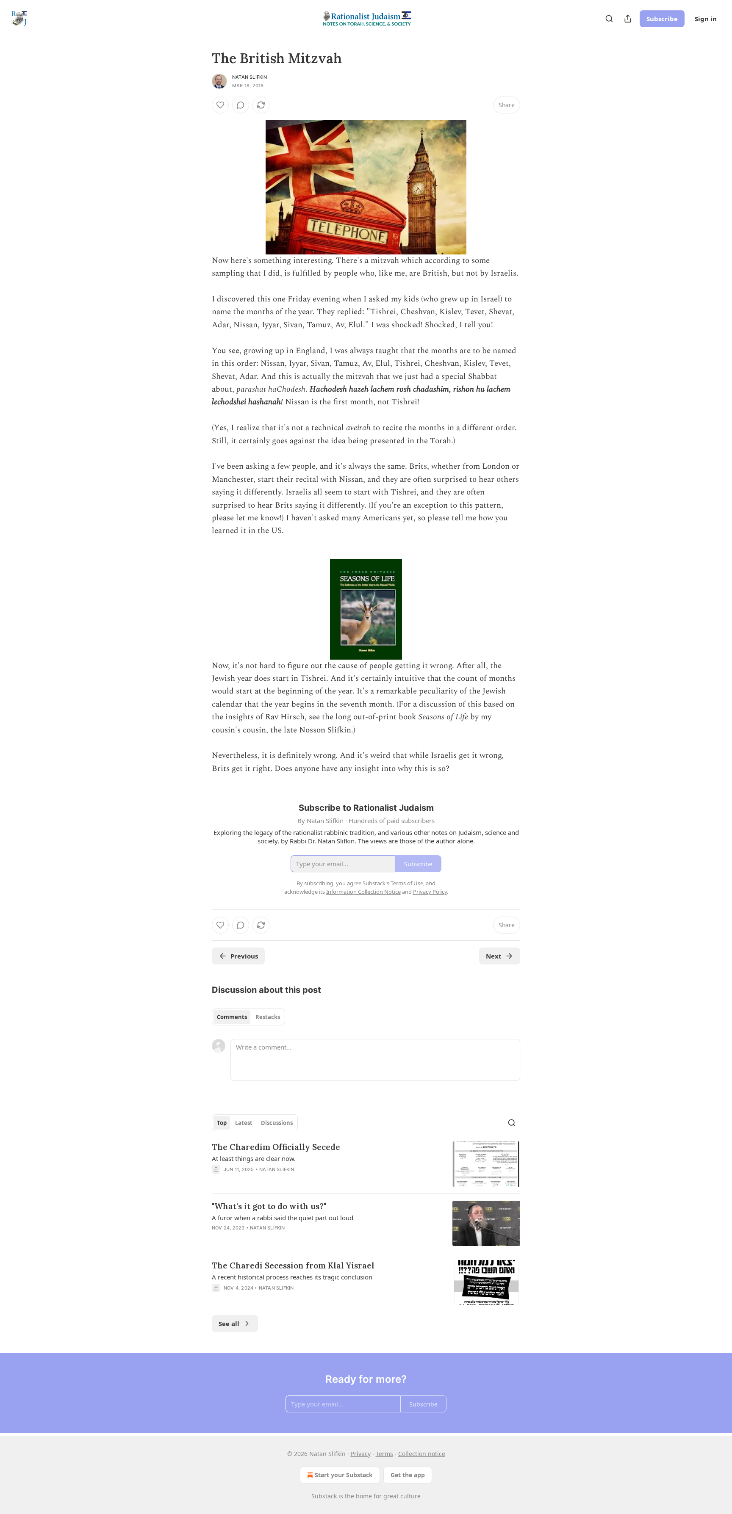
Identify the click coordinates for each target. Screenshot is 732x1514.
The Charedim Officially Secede (276, 1147)
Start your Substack (344, 1475)
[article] (366, 1164)
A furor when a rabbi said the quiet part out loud (282, 1217)
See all (229, 1323)
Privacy (361, 1454)
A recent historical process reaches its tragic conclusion (292, 1277)
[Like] (220, 105)
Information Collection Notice (363, 891)
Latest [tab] (243, 1123)
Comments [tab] (232, 1017)
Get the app (408, 1475)
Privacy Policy (430, 891)
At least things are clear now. (254, 1158)
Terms (384, 1454)
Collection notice (421, 1454)
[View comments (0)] (240, 105)
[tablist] (248, 1016)
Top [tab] (222, 1123)
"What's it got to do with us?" (269, 1206)
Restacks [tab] (267, 1017)
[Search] (609, 18)
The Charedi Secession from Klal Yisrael (293, 1265)
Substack (324, 1496)
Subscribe (662, 18)
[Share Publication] (627, 18)
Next (494, 956)
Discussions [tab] (277, 1123)
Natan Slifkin (249, 77)
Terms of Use (407, 883)
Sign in (706, 18)
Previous (244, 956)
